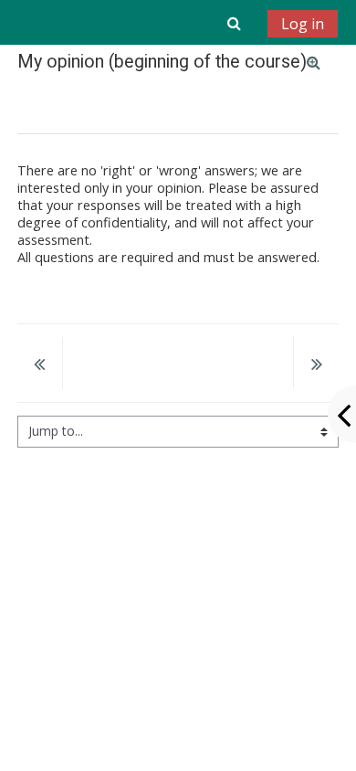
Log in (302, 24)
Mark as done (71, 103)
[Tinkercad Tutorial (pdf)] (316, 366)
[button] (234, 22)
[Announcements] (40, 366)
